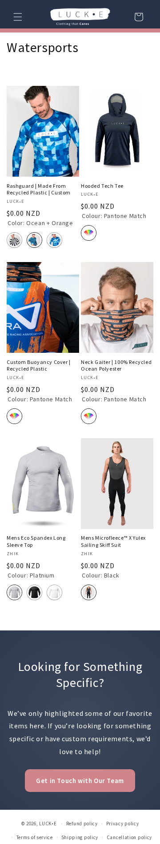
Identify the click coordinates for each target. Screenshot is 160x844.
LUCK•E (47, 823)
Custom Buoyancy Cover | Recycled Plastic (39, 365)
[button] (18, 17)
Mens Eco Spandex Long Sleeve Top (36, 541)
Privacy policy (122, 823)
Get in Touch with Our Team (80, 780)
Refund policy (82, 823)
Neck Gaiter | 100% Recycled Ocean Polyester (116, 365)
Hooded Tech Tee (102, 185)
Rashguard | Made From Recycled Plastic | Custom (39, 189)
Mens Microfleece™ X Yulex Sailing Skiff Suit (113, 541)
